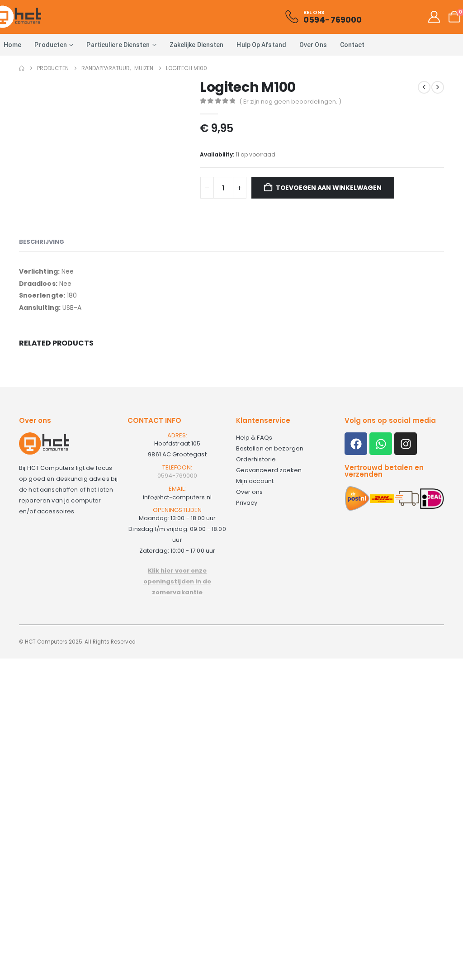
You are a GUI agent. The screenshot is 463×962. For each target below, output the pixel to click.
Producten (50, 45)
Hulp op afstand (261, 44)
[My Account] (434, 17)
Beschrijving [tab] (41, 241)
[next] (437, 87)
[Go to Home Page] (21, 68)
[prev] (424, 87)
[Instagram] (405, 443)
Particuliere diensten (118, 45)
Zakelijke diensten (197, 44)
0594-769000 (177, 475)
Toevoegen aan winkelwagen (329, 187)
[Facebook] (356, 443)
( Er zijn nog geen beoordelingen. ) (290, 101)
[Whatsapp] (380, 443)
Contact (352, 44)
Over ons (313, 44)
